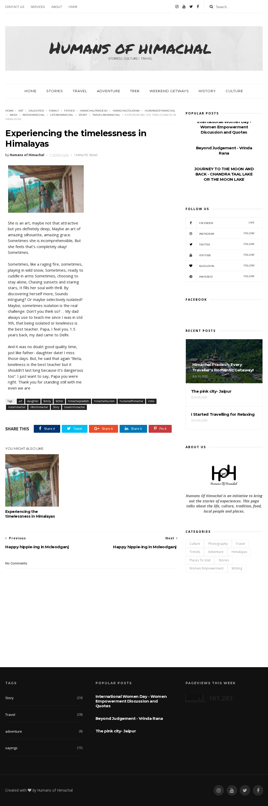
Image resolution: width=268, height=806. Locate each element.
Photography (218, 543)
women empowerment (206, 568)
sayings (11, 747)
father (69, 110)
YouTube (227, 255)
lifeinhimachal (61, 115)
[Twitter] (191, 6)
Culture (234, 91)
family (54, 110)
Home (73, 7)
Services (38, 7)
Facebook (227, 222)
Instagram (227, 233)
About (56, 7)
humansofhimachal (160, 110)
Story (83, 115)
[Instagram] (176, 6)
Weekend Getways (169, 91)
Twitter (227, 244)
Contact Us (14, 7)
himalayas (239, 552)
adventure (216, 552)
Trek (135, 91)
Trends (194, 552)
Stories (54, 91)
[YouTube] (184, 6)
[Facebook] (198, 6)
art (20, 110)
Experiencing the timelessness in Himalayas (30, 514)
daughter (36, 110)
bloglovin (227, 265)
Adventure (108, 91)
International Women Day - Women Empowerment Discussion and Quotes (224, 127)
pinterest (227, 276)
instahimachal (34, 115)
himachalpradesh (94, 110)
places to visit (199, 560)
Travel (80, 91)
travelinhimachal (106, 115)
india (13, 115)
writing (237, 568)
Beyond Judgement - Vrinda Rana (224, 150)
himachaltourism (126, 110)
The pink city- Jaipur (116, 730)
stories (224, 560)
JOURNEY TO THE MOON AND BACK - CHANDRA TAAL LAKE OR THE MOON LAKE (224, 174)
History (207, 91)
